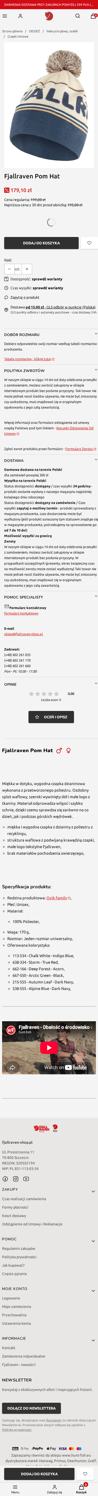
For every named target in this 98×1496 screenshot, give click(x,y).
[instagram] (16, 1179)
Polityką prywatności (16, 1429)
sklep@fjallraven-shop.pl (23, 634)
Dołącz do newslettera (31, 1408)
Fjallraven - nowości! (19, 1365)
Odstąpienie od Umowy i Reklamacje (32, 1224)
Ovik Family (57, 898)
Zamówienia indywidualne (23, 1356)
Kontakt (8, 1348)
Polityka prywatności (19, 1257)
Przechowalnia (14, 1315)
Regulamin (53, 1420)
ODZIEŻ (34, 31)
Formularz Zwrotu (79, 449)
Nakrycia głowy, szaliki (62, 31)
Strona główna (12, 31)
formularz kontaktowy (21, 613)
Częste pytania (14, 1274)
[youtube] (26, 1179)
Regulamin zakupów (18, 1248)
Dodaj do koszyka (41, 243)
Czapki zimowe (18, 36)
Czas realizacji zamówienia (24, 1199)
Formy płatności (15, 1207)
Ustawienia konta (16, 1323)
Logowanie (11, 1298)
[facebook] (5, 1179)
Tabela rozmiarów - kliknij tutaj (27, 359)
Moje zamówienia (16, 1306)
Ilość (8, 260)
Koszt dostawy (14, 1216)
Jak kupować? (13, 1265)
